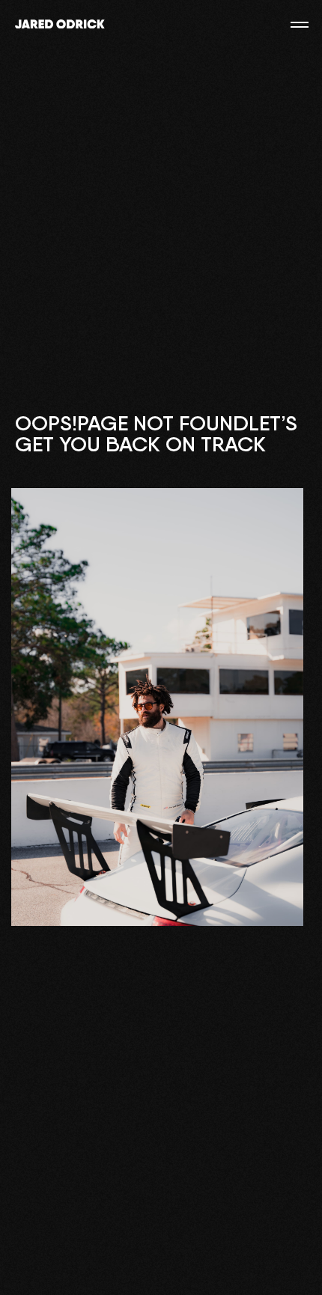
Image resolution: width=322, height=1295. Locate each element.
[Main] (60, 24)
